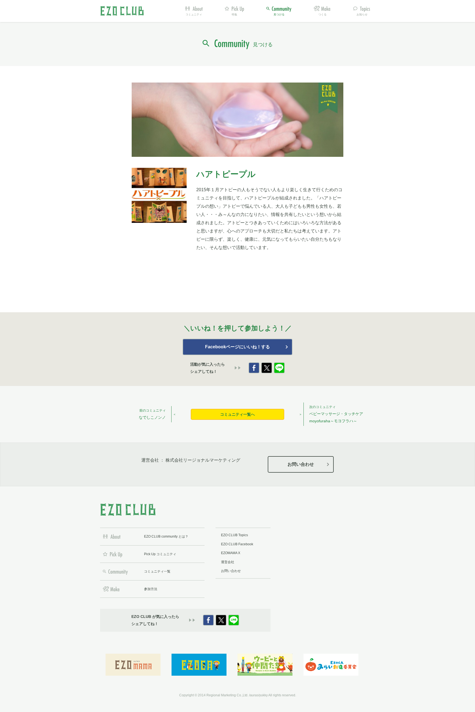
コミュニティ (194, 14)
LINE (279, 367)
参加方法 (150, 589)
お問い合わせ (301, 464)
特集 (234, 14)
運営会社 (227, 562)
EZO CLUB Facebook (237, 544)
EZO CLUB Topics (234, 535)
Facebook (253, 367)
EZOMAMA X (230, 553)
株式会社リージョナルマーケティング (202, 460)
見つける (279, 14)
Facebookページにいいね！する (237, 346)
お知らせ (362, 14)
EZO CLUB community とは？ (166, 536)
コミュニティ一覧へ (237, 414)
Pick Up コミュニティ (160, 554)
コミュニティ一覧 (157, 571)
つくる (322, 14)
